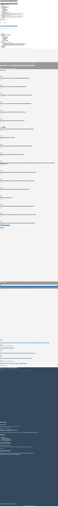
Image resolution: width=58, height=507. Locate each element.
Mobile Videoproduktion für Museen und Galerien (12, 14)
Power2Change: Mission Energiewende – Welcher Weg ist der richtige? (12, 120)
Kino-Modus (13, 68)
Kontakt (2, 19)
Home (2, 33)
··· (1, 20)
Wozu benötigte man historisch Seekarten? (7, 137)
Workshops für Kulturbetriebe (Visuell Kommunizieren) (13, 13)
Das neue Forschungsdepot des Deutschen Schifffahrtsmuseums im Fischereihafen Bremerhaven (17, 206)
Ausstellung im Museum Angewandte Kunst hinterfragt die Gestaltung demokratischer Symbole (24, 342)
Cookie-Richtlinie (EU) (6, 440)
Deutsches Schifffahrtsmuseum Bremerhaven (10, 62)
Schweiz (4, 11)
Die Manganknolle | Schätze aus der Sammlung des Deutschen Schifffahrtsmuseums (14, 189)
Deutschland (5, 9)
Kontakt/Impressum (5, 438)
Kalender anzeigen (3, 365)
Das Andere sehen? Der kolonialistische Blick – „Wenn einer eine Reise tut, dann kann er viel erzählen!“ (18, 214)
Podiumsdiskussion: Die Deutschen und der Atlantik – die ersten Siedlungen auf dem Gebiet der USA (17, 223)
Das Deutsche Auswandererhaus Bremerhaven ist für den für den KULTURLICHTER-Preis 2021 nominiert (18, 172)
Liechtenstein (5, 12)
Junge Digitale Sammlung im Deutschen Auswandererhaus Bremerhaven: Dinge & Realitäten (16, 145)
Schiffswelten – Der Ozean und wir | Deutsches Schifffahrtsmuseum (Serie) (13, 86)
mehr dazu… (2, 448)
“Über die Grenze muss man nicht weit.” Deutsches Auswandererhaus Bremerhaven (14, 78)
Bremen (21, 62)
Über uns (3, 18)
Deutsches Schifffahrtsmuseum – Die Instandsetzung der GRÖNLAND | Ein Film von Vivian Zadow (17, 180)
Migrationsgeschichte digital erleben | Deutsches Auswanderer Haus (12, 154)
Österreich (5, 7)
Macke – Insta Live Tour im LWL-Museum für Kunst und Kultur (16, 358)
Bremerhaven (27, 62)
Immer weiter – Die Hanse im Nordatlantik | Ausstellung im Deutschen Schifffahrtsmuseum (15, 103)
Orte (2, 11)
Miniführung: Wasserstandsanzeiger (6, 197)
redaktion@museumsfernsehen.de (5, 427)
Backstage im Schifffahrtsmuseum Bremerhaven (17, 65)
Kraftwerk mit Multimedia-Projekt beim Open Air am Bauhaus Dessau (18, 353)
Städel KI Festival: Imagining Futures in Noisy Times (13, 363)
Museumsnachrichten (5, 4)
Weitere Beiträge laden (5, 225)
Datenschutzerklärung (6, 439)
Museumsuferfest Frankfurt (7, 347)
